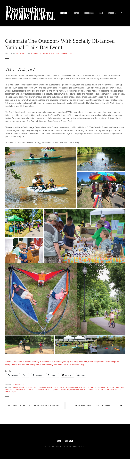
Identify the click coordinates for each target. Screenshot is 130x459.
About (59, 440)
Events (111, 12)
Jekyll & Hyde (105, 387)
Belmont (46, 387)
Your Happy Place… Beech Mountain (92, 406)
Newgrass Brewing (24, 390)
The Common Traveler (111, 390)
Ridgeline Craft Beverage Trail (84, 390)
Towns (76, 12)
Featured (63, 12)
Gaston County (91, 387)
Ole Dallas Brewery (44, 390)
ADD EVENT (69, 440)
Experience (89, 12)
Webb (16, 392)
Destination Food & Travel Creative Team (52, 53)
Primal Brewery (61, 390)
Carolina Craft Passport (62, 387)
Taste (101, 12)
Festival (79, 387)
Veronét (9, 392)
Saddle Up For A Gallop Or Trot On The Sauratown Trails (38, 406)
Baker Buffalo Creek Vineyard (27, 387)
